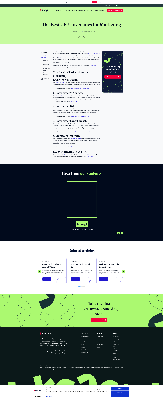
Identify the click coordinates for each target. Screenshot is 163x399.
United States (85, 352)
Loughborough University (81, 123)
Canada (83, 341)
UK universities (61, 57)
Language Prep (100, 341)
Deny (120, 395)
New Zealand (84, 350)
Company (101, 10)
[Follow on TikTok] (63, 352)
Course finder (67, 10)
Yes (94, 2)
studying (66, 154)
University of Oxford (59, 82)
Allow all (120, 388)
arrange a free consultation (83, 154)
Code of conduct (117, 341)
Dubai (83, 344)
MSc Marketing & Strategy (77, 146)
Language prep (82, 10)
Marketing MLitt (74, 101)
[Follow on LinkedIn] (42, 352)
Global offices (116, 336)
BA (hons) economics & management (80, 88)
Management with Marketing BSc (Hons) (80, 116)
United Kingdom (85, 336)
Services (74, 10)
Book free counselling (114, 10)
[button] (122, 233)
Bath (76, 109)
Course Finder (100, 336)
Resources (89, 10)
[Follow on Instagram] (57, 352)
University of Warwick (76, 138)
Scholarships (100, 344)
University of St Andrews (61, 95)
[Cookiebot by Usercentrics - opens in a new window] (37, 396)
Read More (47, 279)
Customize (119, 392)
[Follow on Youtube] (52, 352)
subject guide (90, 156)
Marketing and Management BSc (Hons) (80, 131)
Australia (84, 339)
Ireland (83, 347)
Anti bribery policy (117, 339)
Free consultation (112, 77)
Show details (49, 396)
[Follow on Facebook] (47, 352)
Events (96, 10)
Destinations (58, 10)
